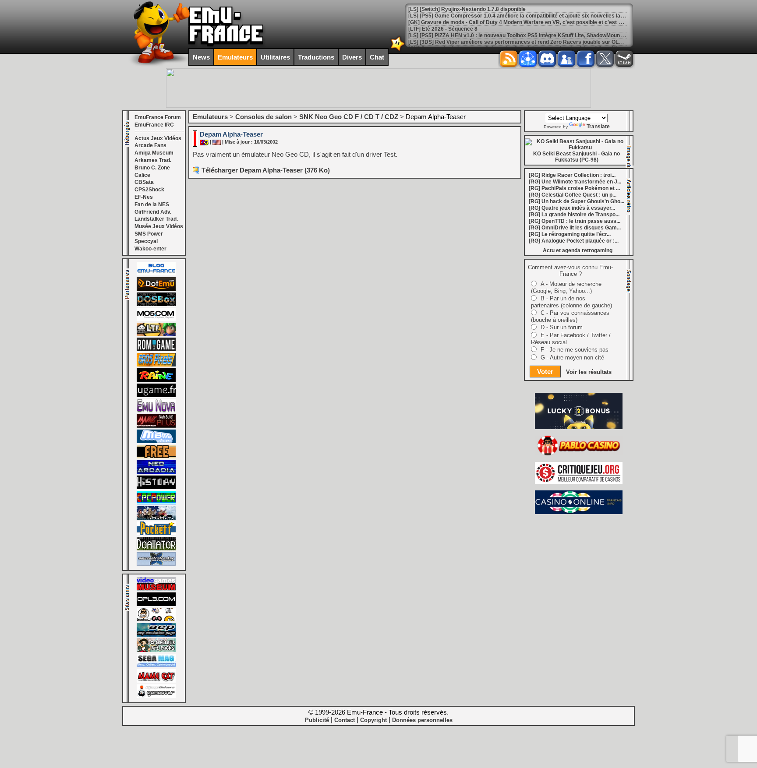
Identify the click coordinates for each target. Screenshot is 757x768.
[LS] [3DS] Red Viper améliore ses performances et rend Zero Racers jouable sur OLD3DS (520, 42)
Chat (377, 57)
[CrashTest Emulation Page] (156, 650)
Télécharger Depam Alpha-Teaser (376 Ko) (266, 170)
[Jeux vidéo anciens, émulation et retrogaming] (156, 411)
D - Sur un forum (562, 327)
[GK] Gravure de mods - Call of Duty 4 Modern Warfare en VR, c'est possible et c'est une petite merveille (537, 22)
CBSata (144, 182)
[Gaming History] (156, 487)
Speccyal (146, 241)
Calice (142, 175)
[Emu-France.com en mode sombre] (398, 50)
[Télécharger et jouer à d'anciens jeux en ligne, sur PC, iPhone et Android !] (156, 289)
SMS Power (148, 234)
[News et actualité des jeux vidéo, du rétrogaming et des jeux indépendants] (156, 349)
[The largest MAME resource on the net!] (156, 441)
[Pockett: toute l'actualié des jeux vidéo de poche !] (156, 533)
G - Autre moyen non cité (572, 357)
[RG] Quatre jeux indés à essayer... (572, 208)
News (201, 57)
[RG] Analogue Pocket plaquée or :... (574, 241)
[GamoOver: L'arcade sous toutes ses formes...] (156, 696)
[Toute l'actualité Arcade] (156, 472)
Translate (598, 126)
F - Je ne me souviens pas (574, 349)
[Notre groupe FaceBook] (566, 58)
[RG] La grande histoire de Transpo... (574, 214)
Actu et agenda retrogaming (577, 250)
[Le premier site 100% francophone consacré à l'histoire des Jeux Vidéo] (156, 365)
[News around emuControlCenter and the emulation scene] (156, 564)
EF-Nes (143, 197)
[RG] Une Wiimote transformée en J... (575, 182)
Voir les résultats (589, 372)
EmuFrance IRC (154, 125)
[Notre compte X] (605, 58)
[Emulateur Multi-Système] (156, 549)
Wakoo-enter (150, 249)
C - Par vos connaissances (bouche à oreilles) (570, 316)
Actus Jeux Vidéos (157, 138)
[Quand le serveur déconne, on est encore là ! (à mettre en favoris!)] (156, 274)
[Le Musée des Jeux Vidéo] (156, 589)
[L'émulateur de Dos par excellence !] (156, 304)
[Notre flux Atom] (527, 58)
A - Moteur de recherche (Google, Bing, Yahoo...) (566, 287)
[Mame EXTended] (156, 681)
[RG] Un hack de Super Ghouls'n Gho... (576, 201)
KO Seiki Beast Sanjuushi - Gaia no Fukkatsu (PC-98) (576, 157)
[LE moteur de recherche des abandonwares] (156, 457)
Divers (352, 57)
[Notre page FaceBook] (585, 58)
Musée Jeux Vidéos (158, 226)
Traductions (316, 57)
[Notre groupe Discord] (547, 58)
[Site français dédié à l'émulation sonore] (156, 604)
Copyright (373, 720)
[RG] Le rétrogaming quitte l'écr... (570, 234)
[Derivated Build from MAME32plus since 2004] (156, 426)
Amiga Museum (153, 153)
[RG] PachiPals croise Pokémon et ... (574, 188)
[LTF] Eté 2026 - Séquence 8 (443, 29)
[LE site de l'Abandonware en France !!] (156, 334)
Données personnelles (422, 720)
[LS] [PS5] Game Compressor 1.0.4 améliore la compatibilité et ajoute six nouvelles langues (522, 16)
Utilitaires (275, 57)
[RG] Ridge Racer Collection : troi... (572, 175)
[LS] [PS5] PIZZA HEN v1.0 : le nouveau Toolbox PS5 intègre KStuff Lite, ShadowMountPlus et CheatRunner (540, 35)
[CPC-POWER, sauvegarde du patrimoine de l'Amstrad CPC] (156, 503)
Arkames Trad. (152, 160)
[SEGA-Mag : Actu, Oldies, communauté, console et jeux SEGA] (156, 665)
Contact (344, 720)
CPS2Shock (149, 190)
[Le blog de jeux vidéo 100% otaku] (156, 395)
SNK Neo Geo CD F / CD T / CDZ (348, 116)
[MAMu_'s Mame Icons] (156, 620)
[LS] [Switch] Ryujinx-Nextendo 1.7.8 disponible (467, 9)
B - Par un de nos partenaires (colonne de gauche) (571, 302)
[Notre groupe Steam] (624, 58)
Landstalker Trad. (156, 219)
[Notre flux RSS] (508, 58)
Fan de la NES (151, 204)
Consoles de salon (263, 116)
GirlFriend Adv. (152, 212)
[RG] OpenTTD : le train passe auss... (574, 221)
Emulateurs (235, 57)
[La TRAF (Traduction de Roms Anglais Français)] (156, 518)
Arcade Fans (150, 145)
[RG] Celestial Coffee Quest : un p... (572, 195)
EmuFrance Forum (157, 117)
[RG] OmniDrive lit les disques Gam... (575, 228)
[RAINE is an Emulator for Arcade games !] (156, 380)
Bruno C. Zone (152, 168)
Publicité (317, 720)
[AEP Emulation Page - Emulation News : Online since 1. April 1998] (156, 635)
